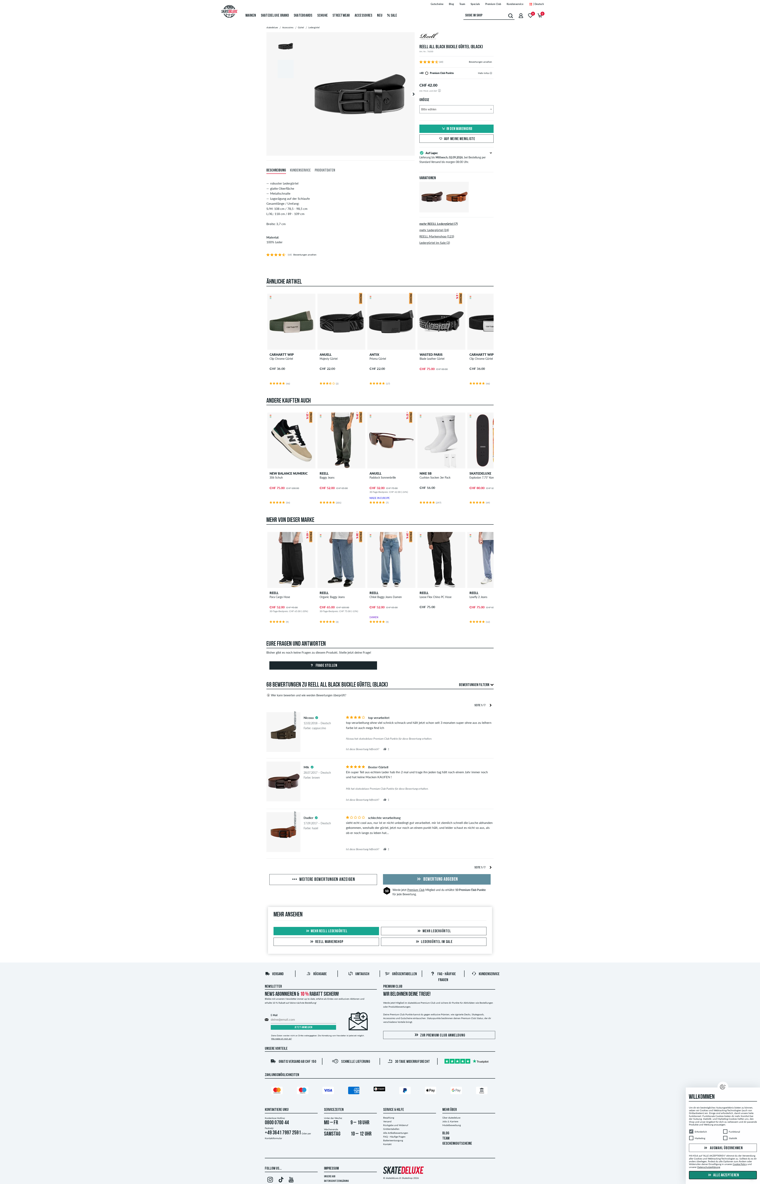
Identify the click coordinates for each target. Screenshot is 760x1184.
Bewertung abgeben (440, 879)
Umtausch (362, 974)
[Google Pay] (456, 1091)
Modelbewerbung (451, 1125)
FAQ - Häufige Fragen (394, 1136)
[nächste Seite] (491, 705)
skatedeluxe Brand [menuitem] (275, 16)
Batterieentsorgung (393, 1140)
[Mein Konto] (521, 15)
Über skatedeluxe (451, 1117)
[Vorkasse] (482, 1091)
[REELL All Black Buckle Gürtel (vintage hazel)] (456, 209)
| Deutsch (538, 4)
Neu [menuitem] (379, 16)
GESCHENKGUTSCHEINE (457, 1144)
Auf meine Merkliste (459, 139)
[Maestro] (303, 1091)
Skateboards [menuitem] (303, 16)
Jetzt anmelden (303, 1027)
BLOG (445, 1133)
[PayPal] (405, 1091)
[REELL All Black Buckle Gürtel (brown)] (431, 209)
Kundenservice (515, 4)
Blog (451, 4)
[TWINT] (380, 1090)
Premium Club (493, 4)
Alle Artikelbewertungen (395, 1132)
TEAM (445, 1138)
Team (462, 4)
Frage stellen (326, 666)
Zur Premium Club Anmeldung (442, 1035)
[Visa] (328, 1091)
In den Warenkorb (459, 129)
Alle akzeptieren (726, 1175)
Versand (278, 974)
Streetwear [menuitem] (341, 16)
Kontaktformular (273, 1138)
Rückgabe (320, 974)
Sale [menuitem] (393, 16)
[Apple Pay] (431, 1091)
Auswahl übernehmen (726, 1148)
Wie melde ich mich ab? (281, 1038)
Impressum (331, 1169)
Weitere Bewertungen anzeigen (326, 879)
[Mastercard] (277, 1091)
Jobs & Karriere (450, 1121)
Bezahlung (388, 1117)
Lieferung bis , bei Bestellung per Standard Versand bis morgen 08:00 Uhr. (452, 157)
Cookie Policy (740, 1164)
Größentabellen (404, 974)
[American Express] (354, 1091)
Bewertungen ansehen (480, 61)
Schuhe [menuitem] (322, 16)
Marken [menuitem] (250, 16)
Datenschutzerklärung (336, 1181)
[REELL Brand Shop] (456, 36)
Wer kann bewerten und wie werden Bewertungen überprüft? (308, 695)
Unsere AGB (329, 1176)
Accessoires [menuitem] (363, 16)
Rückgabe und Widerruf (395, 1125)
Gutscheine (437, 4)
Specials (475, 4)
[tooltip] (491, 73)
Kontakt (387, 1144)
